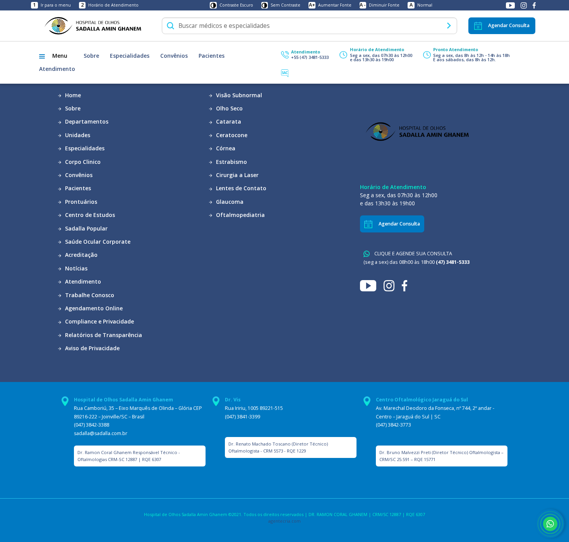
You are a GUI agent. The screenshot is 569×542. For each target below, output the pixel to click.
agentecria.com (284, 521)
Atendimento (57, 68)
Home (72, 95)
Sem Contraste (285, 5)
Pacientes (212, 55)
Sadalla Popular (85, 228)
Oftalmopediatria (239, 215)
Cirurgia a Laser (236, 175)
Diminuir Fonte (379, 5)
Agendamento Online (93, 308)
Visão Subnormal (238, 95)
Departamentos (85, 121)
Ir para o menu (51, 5)
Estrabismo (230, 161)
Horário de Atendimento (110, 5)
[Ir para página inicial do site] (92, 25)
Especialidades (129, 55)
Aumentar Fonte (330, 5)
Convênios (174, 55)
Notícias (75, 268)
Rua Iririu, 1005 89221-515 (254, 408)
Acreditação (80, 254)
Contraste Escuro (236, 5)
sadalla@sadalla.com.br (100, 433)
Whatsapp (549, 523)
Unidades (76, 135)
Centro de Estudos (89, 215)
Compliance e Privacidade (98, 321)
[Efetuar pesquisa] (449, 25)
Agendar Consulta (509, 25)
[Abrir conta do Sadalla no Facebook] (534, 5)
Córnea (224, 148)
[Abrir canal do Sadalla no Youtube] (511, 5)
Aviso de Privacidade (91, 348)
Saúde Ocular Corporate (96, 241)
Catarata (227, 121)
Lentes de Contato (240, 188)
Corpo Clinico (82, 161)
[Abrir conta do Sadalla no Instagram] (524, 5)
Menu (59, 55)
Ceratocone (230, 135)
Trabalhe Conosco (88, 295)
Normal (421, 5)
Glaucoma (228, 201)
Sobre (91, 55)
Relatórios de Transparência (102, 335)
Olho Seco (228, 108)
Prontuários (80, 201)
